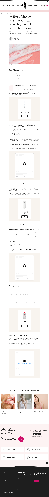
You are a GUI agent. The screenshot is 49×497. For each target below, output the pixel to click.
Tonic (12, 343)
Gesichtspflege (9, 13)
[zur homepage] (24, 5)
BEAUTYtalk (11, 480)
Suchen (36, 480)
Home (2, 13)
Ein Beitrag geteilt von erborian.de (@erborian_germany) (25, 278)
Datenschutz (30, 489)
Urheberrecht (25, 489)
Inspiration (29, 5)
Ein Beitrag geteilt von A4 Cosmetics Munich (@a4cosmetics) (25, 176)
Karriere (10, 478)
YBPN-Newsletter (12, 482)
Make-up (8, 5)
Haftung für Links (19, 489)
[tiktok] (23, 478)
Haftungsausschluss (12, 489)
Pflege (13, 5)
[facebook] (21, 478)
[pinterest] (26, 478)
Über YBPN (36, 5)
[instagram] (18, 478)
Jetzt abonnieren (37, 434)
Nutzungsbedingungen (4, 489)
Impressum (35, 489)
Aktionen (2, 484)
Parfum (2, 5)
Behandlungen (19, 5)
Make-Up (2, 476)
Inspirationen (3, 482)
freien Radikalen (36, 124)
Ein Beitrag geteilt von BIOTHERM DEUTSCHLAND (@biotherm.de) (26, 374)
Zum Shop (24, 216)
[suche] (42, 6)
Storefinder (11, 476)
